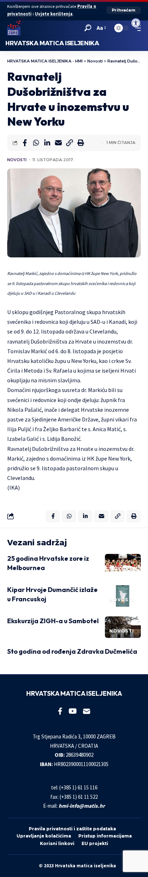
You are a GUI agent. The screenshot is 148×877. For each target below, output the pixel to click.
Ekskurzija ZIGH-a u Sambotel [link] (53, 621)
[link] (136, 23)
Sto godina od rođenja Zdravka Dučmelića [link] (72, 651)
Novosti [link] (17, 159)
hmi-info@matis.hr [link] (82, 805)
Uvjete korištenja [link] (54, 14)
